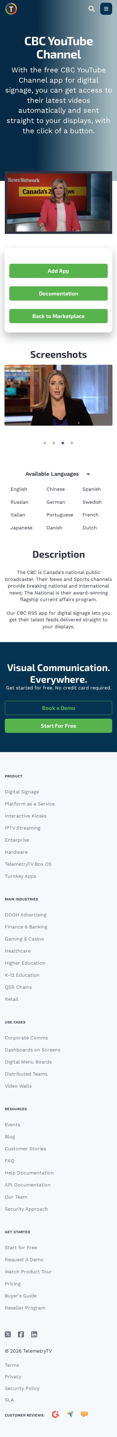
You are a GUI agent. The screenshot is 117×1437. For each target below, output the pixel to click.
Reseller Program (25, 1308)
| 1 (54, 442)
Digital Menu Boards (28, 1062)
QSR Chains (18, 987)
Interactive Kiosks (25, 816)
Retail (11, 999)
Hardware (16, 852)
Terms (12, 1365)
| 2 (63, 442)
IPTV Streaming (22, 828)
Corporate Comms (26, 1038)
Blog (10, 1136)
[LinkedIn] (34, 1334)
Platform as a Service (30, 804)
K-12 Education (22, 975)
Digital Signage (22, 792)
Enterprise (17, 840)
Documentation (58, 293)
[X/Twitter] (8, 1334)
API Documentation (28, 1185)
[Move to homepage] (11, 8)
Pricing (13, 1284)
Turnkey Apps (20, 876)
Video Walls (18, 1086)
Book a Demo (58, 707)
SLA (9, 1400)
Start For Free (58, 725)
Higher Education (25, 963)
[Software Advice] (84, 1415)
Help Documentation (29, 1173)
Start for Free (21, 1247)
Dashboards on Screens (32, 1050)
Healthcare (18, 951)
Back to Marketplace (58, 316)
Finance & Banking (26, 927)
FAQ (9, 1161)
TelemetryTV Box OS (28, 864)
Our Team (16, 1197)
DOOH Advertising (25, 915)
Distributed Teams (26, 1074)
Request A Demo (24, 1259)
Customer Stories (25, 1149)
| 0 (45, 442)
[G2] (55, 1415)
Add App (58, 270)
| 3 (72, 442)
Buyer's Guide (21, 1296)
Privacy (13, 1376)
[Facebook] (21, 1334)
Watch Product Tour (28, 1272)
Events (12, 1124)
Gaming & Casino (24, 939)
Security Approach (26, 1209)
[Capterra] (70, 1415)
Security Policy (22, 1388)
